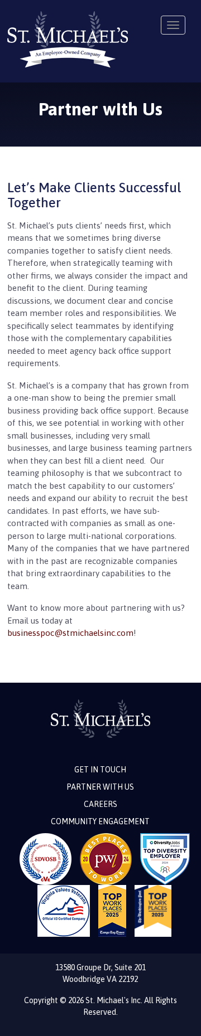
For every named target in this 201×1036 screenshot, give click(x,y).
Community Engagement (100, 821)
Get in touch (100, 769)
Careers (100, 804)
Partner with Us (100, 786)
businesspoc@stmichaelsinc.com (70, 633)
